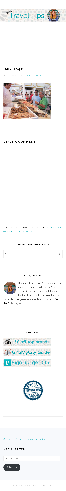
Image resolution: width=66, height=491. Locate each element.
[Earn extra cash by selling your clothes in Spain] (27, 366)
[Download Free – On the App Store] (27, 355)
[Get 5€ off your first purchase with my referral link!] (27, 345)
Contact (7, 439)
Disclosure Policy (36, 439)
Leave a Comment (33, 75)
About (19, 439)
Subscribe (12, 467)
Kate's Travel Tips (33, 28)
